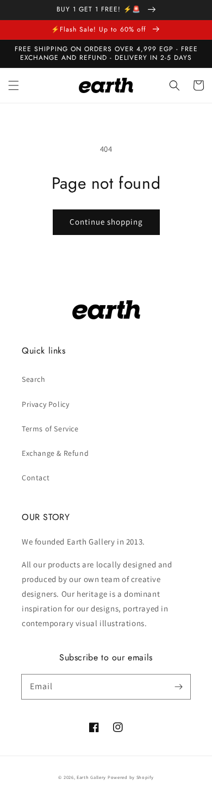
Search (34, 379)
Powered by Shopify (131, 777)
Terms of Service (50, 429)
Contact (35, 477)
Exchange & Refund (55, 453)
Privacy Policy (45, 404)
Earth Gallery (91, 777)
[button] (14, 85)
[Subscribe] (178, 686)
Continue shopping (106, 221)
